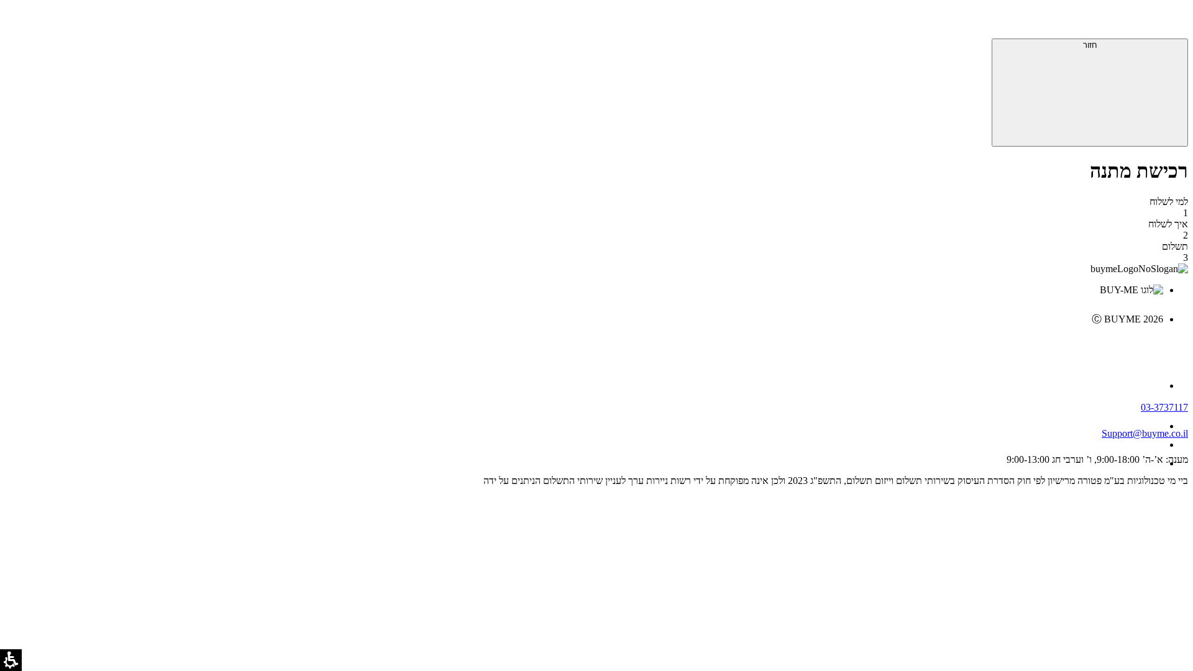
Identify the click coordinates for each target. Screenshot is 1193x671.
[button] (1171, 22)
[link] (584, 345)
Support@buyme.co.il (1145, 433)
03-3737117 (1164, 407)
